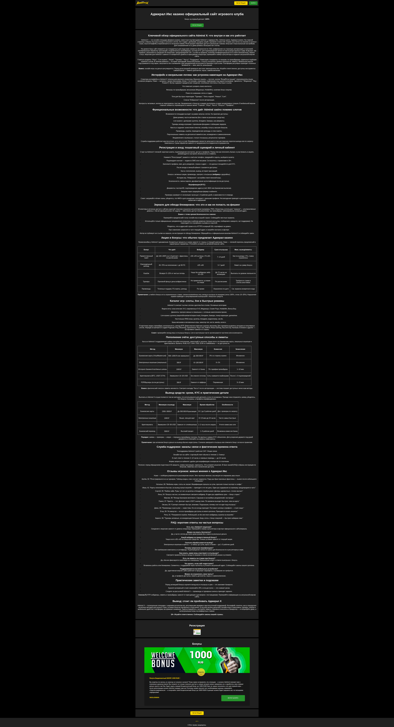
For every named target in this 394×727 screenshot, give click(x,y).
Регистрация (241, 3)
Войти (253, 3)
